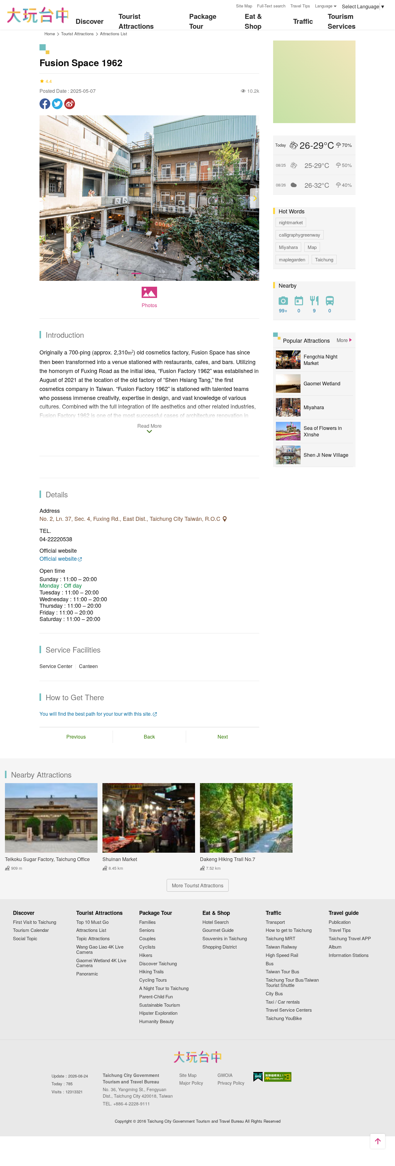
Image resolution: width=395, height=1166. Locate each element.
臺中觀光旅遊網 (37, 15)
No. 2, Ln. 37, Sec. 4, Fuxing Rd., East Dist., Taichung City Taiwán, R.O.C (131, 518)
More (342, 340)
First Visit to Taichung (34, 922)
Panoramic (87, 973)
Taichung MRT (280, 938)
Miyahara (288, 247)
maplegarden (292, 259)
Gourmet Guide (218, 930)
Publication (340, 922)
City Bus (274, 993)
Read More (149, 426)
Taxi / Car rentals (283, 1002)
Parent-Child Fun (156, 996)
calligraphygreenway (299, 234)
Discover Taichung (158, 963)
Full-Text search (271, 6)
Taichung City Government (197, 1057)
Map (312, 247)
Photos (149, 305)
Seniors (147, 930)
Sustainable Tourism (159, 1005)
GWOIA (225, 1075)
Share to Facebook (45, 103)
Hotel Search (215, 922)
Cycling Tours (153, 980)
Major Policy (191, 1083)
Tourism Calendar (31, 930)
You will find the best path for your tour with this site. (96, 713)
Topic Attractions (93, 938)
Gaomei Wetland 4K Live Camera (101, 963)
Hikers (145, 955)
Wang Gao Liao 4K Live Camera (99, 949)
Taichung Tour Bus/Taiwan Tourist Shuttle (292, 982)
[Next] (254, 198)
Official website (58, 558)
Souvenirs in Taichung (224, 938)
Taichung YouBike (284, 1018)
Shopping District (219, 947)
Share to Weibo (69, 103)
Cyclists (147, 947)
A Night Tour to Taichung (164, 988)
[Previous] (44, 198)
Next (223, 736)
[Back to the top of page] (377, 1141)
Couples (147, 938)
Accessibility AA (278, 1077)
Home (49, 33)
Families (147, 922)
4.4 (49, 81)
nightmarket (291, 222)
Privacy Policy (231, 1083)
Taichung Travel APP (350, 938)
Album (335, 947)
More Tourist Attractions (197, 885)
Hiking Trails (151, 971)
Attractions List (113, 33)
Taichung (324, 259)
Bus (270, 963)
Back (149, 736)
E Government (258, 1077)
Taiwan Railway (281, 947)
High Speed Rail (282, 955)
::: (229, 5)
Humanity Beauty (156, 1021)
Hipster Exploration (158, 1013)
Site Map (244, 6)
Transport (275, 922)
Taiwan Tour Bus (282, 971)
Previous (76, 736)
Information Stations (349, 955)
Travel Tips (300, 6)
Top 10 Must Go (92, 922)
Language (323, 6)
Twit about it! (57, 103)
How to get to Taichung (289, 930)
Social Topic (25, 938)
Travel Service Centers (289, 1010)
